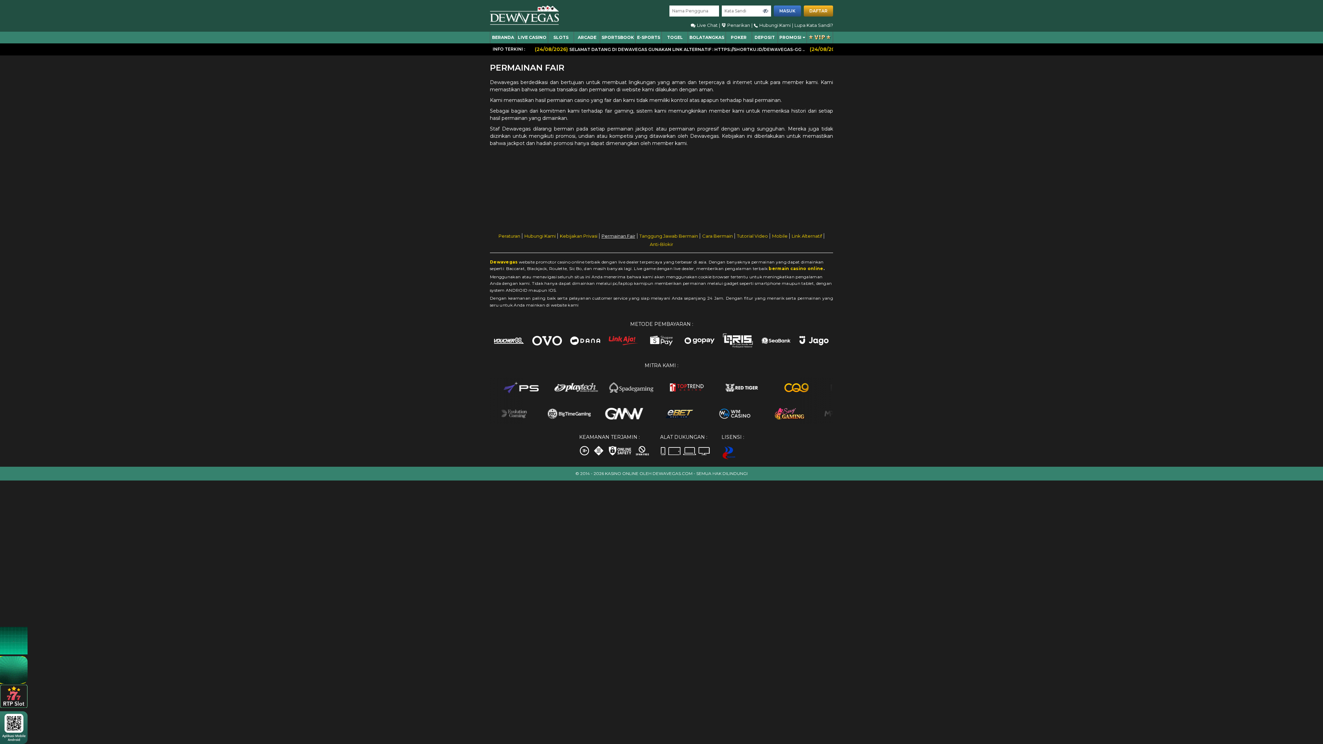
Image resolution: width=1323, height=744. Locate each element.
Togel (675, 37)
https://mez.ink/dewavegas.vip (1243, 679)
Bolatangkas (706, 37)
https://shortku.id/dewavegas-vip (1246, 672)
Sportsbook (618, 37)
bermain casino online (796, 268)
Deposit (765, 37)
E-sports (648, 37)
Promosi (790, 37)
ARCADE (587, 37)
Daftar (818, 10)
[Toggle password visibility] (765, 11)
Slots (560, 37)
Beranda (503, 37)
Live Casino (532, 37)
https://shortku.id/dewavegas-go (1246, 665)
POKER (739, 37)
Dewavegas (504, 262)
